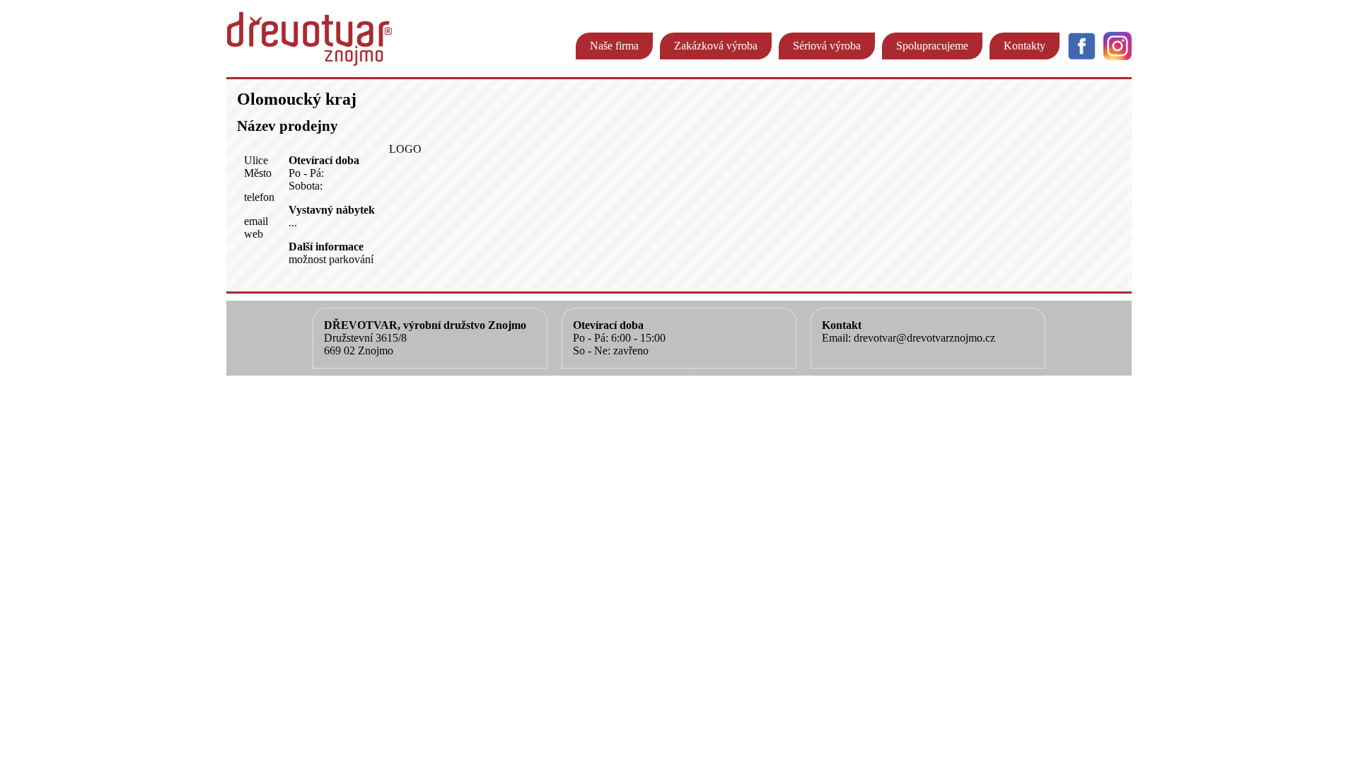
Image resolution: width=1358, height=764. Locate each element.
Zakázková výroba (716, 46)
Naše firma (614, 46)
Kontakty (1024, 46)
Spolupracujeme (932, 46)
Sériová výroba (827, 46)
